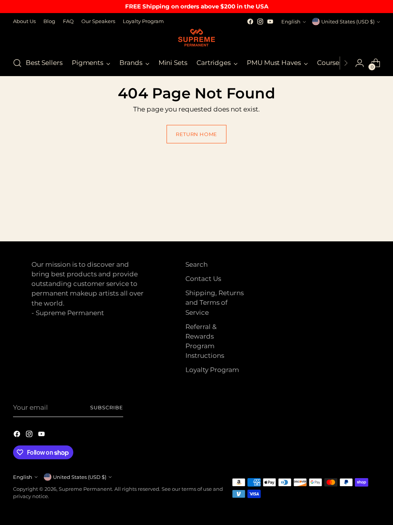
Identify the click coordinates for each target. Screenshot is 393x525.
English (291, 21)
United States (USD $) (348, 21)
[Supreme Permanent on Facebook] (250, 21)
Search (196, 264)
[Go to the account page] (359, 63)
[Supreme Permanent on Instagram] (260, 21)
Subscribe (106, 407)
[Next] (346, 63)
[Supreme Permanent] (196, 38)
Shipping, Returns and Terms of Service (214, 302)
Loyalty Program (212, 370)
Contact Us (203, 278)
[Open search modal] (17, 63)
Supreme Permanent (85, 489)
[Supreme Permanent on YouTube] (270, 21)
